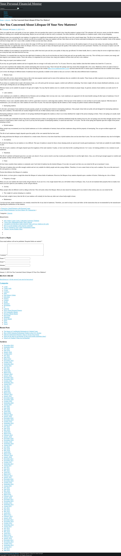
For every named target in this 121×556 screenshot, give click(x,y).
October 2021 (8, 381)
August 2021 (8, 384)
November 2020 (9, 399)
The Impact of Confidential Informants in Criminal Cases (21, 331)
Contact (6, 15)
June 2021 (7, 387)
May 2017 (7, 470)
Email (2, 262)
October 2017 (8, 462)
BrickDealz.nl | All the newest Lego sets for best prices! (16, 279)
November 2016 (9, 481)
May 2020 (7, 409)
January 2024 (8, 352)
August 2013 (8, 547)
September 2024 (9, 347)
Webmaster (5, 29)
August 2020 (8, 404)
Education (7, 297)
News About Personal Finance (13, 310)
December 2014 (8, 520)
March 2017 (7, 474)
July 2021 (7, 386)
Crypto (6, 290)
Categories (4, 283)
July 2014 (7, 528)
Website (2, 265)
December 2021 (8, 377)
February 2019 (8, 435)
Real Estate (7, 315)
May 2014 (7, 531)
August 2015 (8, 506)
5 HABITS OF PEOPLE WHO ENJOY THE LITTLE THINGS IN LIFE (26, 224)
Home (5, 12)
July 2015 (7, 508)
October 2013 (8, 543)
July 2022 (7, 367)
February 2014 (8, 536)
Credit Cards (7, 288)
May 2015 (7, 511)
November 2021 (9, 379)
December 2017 (8, 459)
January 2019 (8, 437)
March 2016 (7, 494)
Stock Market (8, 319)
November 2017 (9, 460)
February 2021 (8, 394)
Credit (5, 287)
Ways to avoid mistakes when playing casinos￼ (18, 226)
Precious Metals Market (11, 314)
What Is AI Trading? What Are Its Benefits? (17, 338)
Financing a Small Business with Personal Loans (15, 208)
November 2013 (9, 542)
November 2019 (9, 420)
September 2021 (9, 382)
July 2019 (7, 426)
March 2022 (7, 372)
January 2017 (8, 477)
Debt (5, 293)
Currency (6, 292)
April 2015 (7, 513)
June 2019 (7, 428)
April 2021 (7, 391)
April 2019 (7, 431)
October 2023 (8, 354)
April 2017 (7, 472)
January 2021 (8, 396)
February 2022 (8, 374)
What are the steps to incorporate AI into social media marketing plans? (25, 336)
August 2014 (8, 526)
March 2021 (7, 393)
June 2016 (7, 489)
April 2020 (7, 411)
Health (6, 302)
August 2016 (8, 486)
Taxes (5, 322)
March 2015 (7, 514)
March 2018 (7, 453)
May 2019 (7, 430)
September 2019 (9, 423)
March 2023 (7, 359)
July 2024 (7, 348)
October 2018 (8, 442)
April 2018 (7, 452)
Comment (3, 255)
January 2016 (8, 498)
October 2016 (8, 482)
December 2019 (8, 418)
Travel (6, 324)
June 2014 (7, 530)
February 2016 (8, 496)
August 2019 (8, 425)
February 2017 (8, 476)
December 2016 (8, 479)
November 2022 (9, 360)
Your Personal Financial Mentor (21, 3)
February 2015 (8, 516)
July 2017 (7, 467)
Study (5, 320)
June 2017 (7, 469)
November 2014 (9, 521)
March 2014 (7, 535)
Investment (7, 305)
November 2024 (9, 345)
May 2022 (7, 369)
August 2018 (8, 445)
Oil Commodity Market (11, 312)
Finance (6, 298)
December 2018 (8, 438)
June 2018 (7, 448)
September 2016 (9, 484)
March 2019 (7, 433)
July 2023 (7, 355)
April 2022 (7, 371)
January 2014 (8, 538)
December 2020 (8, 398)
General (6, 300)
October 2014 (8, 523)
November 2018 (9, 440)
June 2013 (7, 550)
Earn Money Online (10, 295)
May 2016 (7, 491)
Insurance (7, 303)
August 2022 (8, 365)
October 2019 (8, 421)
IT (4, 307)
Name (2, 258)
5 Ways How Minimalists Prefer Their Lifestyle (18, 222)
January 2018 (8, 457)
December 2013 (8, 540)
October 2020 (8, 401)
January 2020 (8, 416)
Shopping (7, 317)
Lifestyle (7, 20)
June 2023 (7, 357)
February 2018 (8, 455)
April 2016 (7, 492)
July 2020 (7, 406)
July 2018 (7, 447)
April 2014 (7, 533)
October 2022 (8, 362)
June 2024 (7, 350)
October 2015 (8, 503)
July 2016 (7, 487)
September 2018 (9, 443)
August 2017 (8, 465)
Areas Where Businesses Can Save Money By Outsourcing (17, 210)
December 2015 (8, 499)
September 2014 (9, 525)
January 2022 (8, 376)
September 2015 (9, 504)
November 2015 (9, 501)
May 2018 (7, 450)
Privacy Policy (8, 17)
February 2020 (8, 415)
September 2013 (9, 545)
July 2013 (7, 548)
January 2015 (8, 518)
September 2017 (9, 464)
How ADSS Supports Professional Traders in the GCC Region (22, 333)
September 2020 (9, 403)
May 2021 (7, 389)
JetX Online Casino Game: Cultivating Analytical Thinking (21, 220)
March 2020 (7, 413)
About (6, 13)
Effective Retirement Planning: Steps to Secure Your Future (21, 334)
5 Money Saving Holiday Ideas (13, 229)
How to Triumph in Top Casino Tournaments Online (19, 227)
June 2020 (7, 408)
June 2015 (7, 509)
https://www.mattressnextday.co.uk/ (58, 68)
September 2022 (9, 364)
